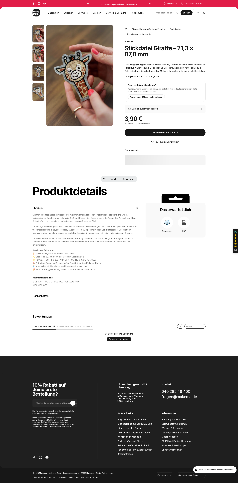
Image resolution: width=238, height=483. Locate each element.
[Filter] (180, 326)
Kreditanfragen (125, 454)
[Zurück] (88, 3)
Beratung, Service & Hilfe (174, 419)
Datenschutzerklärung (40, 477)
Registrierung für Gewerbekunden (134, 449)
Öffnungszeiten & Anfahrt (175, 432)
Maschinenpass (170, 436)
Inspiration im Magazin (129, 436)
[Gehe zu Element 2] (38, 53)
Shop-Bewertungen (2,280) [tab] (69, 326)
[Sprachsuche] (177, 12)
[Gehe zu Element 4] (38, 92)
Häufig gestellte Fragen (129, 428)
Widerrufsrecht (85, 477)
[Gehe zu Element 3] (38, 72)
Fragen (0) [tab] (87, 326)
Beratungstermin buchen (174, 423)
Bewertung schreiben (119, 339)
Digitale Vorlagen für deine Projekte (148, 29)
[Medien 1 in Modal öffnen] (79, 75)
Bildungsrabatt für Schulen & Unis (134, 423)
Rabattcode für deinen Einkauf (133, 445)
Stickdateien (175, 29)
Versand (95, 477)
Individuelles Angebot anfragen (133, 432)
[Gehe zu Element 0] (38, 33)
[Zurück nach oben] (104, 179)
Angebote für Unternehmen (131, 419)
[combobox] (171, 3)
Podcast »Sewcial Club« (130, 441)
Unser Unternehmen (172, 449)
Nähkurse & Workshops (174, 445)
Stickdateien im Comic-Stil (139, 34)
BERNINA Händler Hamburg (176, 441)
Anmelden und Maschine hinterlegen (146, 97)
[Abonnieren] (72, 403)
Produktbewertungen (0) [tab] (44, 326)
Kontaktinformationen (66, 477)
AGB (77, 477)
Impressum (53, 477)
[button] (235, 241)
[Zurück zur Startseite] (126, 29)
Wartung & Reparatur (172, 428)
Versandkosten (144, 124)
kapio (111, 473)
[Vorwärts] (149, 3)
